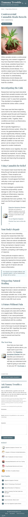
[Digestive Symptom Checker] (3, 356)
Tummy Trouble (11, 2)
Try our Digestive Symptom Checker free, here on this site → (17, 221)
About (6, 513)
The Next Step (6, 342)
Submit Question (8, 437)
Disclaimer (12, 513)
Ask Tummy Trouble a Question (11, 377)
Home (2, 9)
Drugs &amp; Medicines (11, 9)
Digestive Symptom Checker (17, 207)
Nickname (3, 409)
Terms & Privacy (20, 513)
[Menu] (25, 3)
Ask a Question (6, 23)
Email (12, 416)
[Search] (22, 3)
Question (3, 423)
